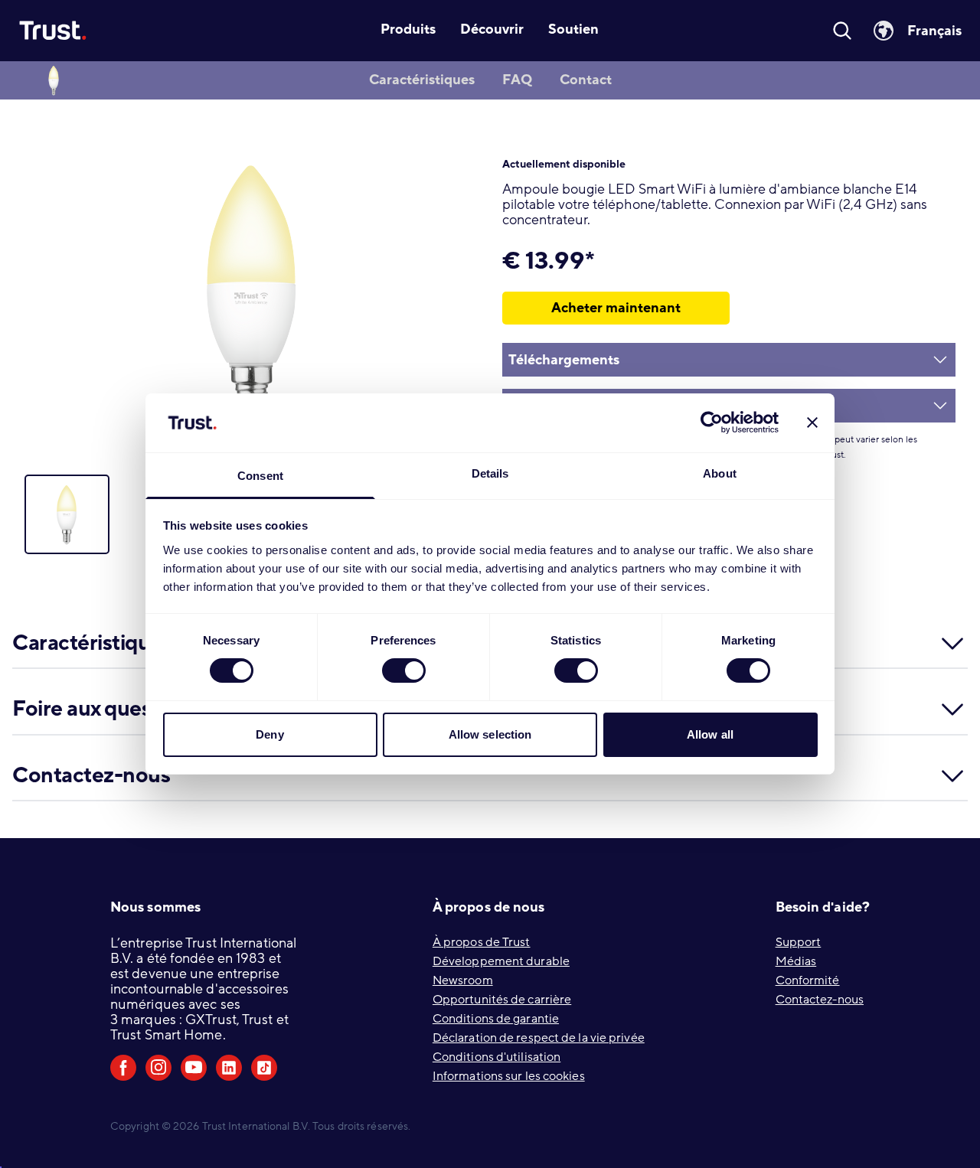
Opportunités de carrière (502, 999)
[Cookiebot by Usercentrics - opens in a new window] (712, 422)
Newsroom (463, 980)
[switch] (404, 670)
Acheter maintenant (616, 308)
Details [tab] (490, 473)
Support (799, 942)
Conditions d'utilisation (496, 1057)
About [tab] (720, 473)
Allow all (710, 734)
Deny (269, 734)
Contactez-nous (820, 999)
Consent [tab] (260, 475)
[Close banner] (812, 422)
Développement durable (501, 961)
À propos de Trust (482, 942)
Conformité (808, 980)
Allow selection (490, 734)
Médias (796, 961)
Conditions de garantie (496, 1018)
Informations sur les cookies (509, 1076)
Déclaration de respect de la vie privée (539, 1037)
